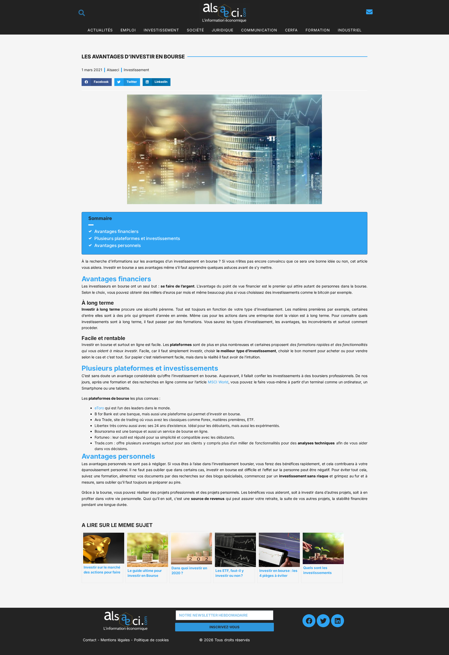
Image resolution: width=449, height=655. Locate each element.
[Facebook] (308, 620)
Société (195, 30)
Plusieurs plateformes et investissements (137, 238)
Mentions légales (115, 640)
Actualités (100, 30)
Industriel (350, 30)
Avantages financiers (116, 231)
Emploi (128, 30)
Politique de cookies (151, 640)
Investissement (161, 30)
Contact (89, 640)
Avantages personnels (117, 245)
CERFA (291, 30)
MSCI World (218, 382)
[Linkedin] (337, 620)
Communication (259, 30)
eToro (99, 408)
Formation (318, 30)
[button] (97, 82)
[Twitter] (323, 620)
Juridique (222, 30)
